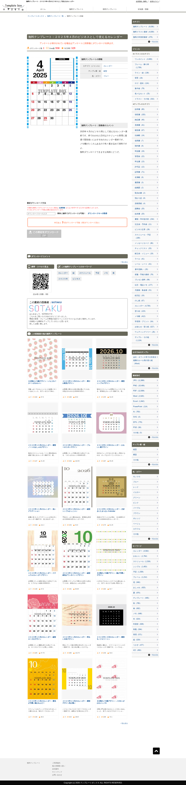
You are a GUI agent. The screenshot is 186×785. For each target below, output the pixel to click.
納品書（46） (140, 120)
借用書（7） (140, 141)
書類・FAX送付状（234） (145, 219)
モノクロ (136, 477)
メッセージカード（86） (144, 243)
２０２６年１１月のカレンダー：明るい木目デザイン (76, 638)
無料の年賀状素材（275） (143, 37)
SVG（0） (137, 417)
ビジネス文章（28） (143, 229)
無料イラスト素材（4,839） (144, 32)
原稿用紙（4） (140, 203)
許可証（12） (140, 167)
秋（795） (137, 603)
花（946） (137, 582)
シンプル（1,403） (140, 567)
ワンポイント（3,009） (144, 59)
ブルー (106, 76)
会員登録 (62, 208)
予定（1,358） (139, 572)
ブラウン (136, 513)
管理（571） (138, 634)
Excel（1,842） (139, 401)
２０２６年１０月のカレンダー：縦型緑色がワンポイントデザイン (76, 574)
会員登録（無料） (142, 1)
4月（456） (137, 650)
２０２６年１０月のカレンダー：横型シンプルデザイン (111, 382)
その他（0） (138, 433)
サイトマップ (57, 772)
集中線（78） (140, 88)
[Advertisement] (13, 95)
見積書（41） (140, 125)
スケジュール (85, 273)
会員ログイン (154, 1)
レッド (135, 487)
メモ (106, 273)
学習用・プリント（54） (144, 321)
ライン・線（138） (142, 73)
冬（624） (137, 619)
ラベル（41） (140, 259)
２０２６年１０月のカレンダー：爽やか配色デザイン (76, 382)
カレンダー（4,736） (143, 306)
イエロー (136, 492)
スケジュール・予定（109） (143, 236)
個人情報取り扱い (58, 766)
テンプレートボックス (36, 16)
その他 (135, 460)
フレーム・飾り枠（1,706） (142, 65)
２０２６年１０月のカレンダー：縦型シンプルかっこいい (76, 510)
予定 (97, 273)
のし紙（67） (140, 301)
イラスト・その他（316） (145, 99)
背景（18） (139, 78)
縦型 (105, 71)
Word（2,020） (139, 396)
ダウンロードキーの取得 (97, 213)
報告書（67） (140, 130)
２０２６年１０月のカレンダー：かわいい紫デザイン (111, 446)
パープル (136, 508)
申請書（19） (140, 151)
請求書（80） (140, 109)
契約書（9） (140, 146)
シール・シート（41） (144, 264)
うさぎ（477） (139, 645)
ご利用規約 (56, 763)
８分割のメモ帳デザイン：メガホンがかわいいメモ (111, 702)
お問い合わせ (57, 775)
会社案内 (55, 769)
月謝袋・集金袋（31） (144, 290)
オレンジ (136, 518)
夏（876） (137, 593)
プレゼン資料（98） (143, 280)
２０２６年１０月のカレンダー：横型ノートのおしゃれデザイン (42, 446)
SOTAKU (56, 302)
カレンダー (107, 66)
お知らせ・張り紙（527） (145, 327)
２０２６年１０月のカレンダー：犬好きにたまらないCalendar (111, 510)
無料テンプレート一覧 (55, 16)
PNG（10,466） (139, 386)
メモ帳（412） (141, 316)
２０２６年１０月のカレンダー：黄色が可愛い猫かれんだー (42, 702)
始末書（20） (140, 214)
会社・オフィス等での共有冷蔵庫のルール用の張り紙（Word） (144, 360)
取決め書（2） (140, 193)
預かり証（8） (140, 198)
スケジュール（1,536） (142, 561)
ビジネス (76, 279)
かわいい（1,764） (140, 556)
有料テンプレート (110, 9)
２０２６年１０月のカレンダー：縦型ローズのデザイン (42, 638)
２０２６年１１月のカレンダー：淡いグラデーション (42, 510)
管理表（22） (140, 156)
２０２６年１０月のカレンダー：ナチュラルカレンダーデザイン (42, 574)
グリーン (136, 498)
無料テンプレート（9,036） (144, 27)
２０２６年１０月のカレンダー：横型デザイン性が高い (76, 702)
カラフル (136, 529)
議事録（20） (140, 209)
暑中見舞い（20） (142, 269)
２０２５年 (63, 279)
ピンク (135, 503)
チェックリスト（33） (144, 248)
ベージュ (136, 524)
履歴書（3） (140, 182)
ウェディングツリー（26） (145, 332)
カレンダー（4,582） (141, 551)
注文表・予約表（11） (144, 224)
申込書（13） (140, 161)
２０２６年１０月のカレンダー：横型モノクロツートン (111, 638)
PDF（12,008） (139, 391)
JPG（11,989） (139, 380)
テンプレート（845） (141, 598)
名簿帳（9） (140, 177)
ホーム (43, 9)
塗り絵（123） (141, 311)
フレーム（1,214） (140, 577)
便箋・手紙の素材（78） (144, 274)
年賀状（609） (139, 624)
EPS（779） (138, 422)
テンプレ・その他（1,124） (142, 338)
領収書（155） (141, 115)
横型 (135, 455)
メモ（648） (138, 614)
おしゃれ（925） (140, 588)
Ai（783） (137, 412)
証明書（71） (140, 172)
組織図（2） (140, 188)
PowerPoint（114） (141, 406)
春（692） (137, 608)
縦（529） (137, 640)
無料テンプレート (76, 9)
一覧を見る (124, 262)
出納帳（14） (140, 135)
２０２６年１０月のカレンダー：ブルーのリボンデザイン (76, 446)
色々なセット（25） (143, 94)
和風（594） (138, 629)
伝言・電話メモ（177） (144, 285)
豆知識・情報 (143, 9)
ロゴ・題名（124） (142, 83)
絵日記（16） (140, 295)
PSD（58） (137, 427)
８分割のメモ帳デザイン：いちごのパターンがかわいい (42, 382)
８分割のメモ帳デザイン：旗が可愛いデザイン (111, 574)
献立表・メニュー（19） (144, 254)
